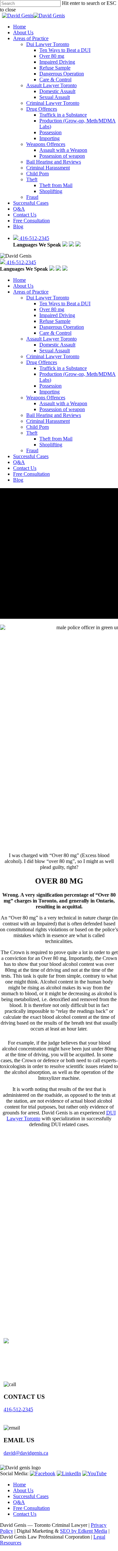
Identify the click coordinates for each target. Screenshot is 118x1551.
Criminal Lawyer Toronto (52, 356)
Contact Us (24, 468)
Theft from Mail (55, 438)
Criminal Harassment (48, 421)
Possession (50, 386)
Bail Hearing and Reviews (53, 415)
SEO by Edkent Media (83, 1531)
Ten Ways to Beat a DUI (64, 303)
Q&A (19, 462)
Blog (18, 480)
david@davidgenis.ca (26, 1453)
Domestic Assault (57, 344)
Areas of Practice (31, 292)
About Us (23, 286)
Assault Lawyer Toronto (51, 339)
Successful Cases (31, 456)
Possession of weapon (62, 409)
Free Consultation (31, 474)
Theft (31, 433)
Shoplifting (50, 444)
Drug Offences (41, 362)
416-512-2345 (33, 238)
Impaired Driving (57, 315)
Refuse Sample (54, 321)
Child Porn (37, 427)
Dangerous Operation (61, 327)
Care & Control (55, 333)
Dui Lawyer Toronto (47, 297)
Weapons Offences (45, 397)
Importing (49, 391)
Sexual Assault (54, 350)
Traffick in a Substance (63, 368)
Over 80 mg (51, 309)
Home (19, 280)
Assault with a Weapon (63, 403)
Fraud (32, 450)
